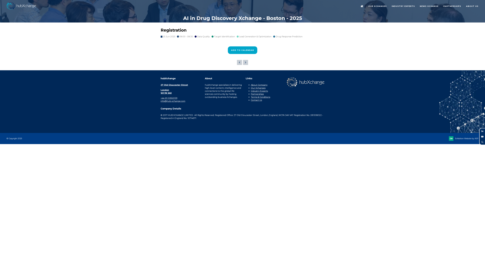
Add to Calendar (242, 50)
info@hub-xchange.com (173, 101)
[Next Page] (245, 62)
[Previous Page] (239, 62)
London (165, 90)
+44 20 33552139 (169, 98)
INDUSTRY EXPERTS (403, 6)
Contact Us (256, 100)
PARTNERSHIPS (452, 6)
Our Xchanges (258, 88)
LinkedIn (482, 131)
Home (362, 6)
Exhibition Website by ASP (466, 138)
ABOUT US (472, 6)
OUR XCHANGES (377, 6)
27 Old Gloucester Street (174, 85)
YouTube (482, 136)
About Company (259, 85)
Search (482, 142)
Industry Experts (259, 91)
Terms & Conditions (260, 97)
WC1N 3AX (166, 93)
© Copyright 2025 (14, 138)
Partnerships (257, 94)
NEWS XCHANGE (429, 6)
